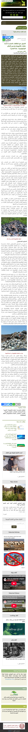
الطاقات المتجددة (21, 410)
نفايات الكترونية (12, 410)
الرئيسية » (23, 38)
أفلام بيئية (14, 573)
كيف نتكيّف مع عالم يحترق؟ (19, 31)
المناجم (19, 413)
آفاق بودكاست (14, 615)
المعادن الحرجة (8, 412)
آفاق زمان (14, 640)
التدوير (5, 410)
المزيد (5, 514)
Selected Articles (14, 532)
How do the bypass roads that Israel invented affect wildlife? (12, 537)
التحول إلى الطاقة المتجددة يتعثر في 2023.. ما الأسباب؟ (9, 445)
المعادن (15, 412)
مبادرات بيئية (14, 482)
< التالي (19, 476)
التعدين (23, 413)
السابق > (23, 476)
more (22, 567)
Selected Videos (14, 593)
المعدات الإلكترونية (11, 413)
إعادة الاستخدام (21, 412)
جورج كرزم (20, 51)
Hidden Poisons (7, 551)
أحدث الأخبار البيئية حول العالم (14, 453)
